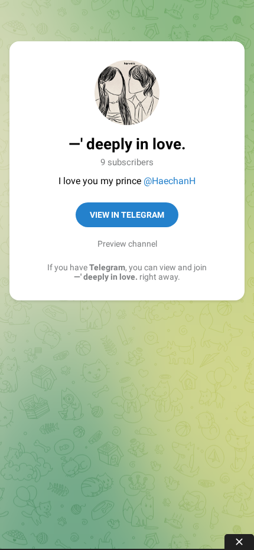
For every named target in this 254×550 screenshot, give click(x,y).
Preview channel (127, 243)
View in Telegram (127, 215)
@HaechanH (170, 180)
